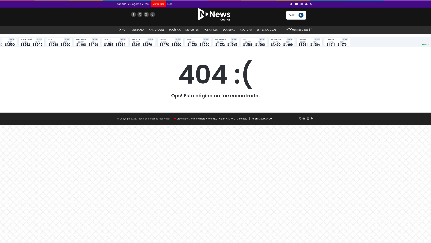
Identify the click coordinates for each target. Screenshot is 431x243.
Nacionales (156, 29)
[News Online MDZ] (148, 17)
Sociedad (229, 29)
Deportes (192, 29)
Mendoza (137, 29)
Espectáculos (266, 29)
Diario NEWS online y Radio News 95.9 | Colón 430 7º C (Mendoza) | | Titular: (224, 118)
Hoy (124, 29)
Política (175, 29)
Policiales (211, 29)
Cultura (246, 29)
